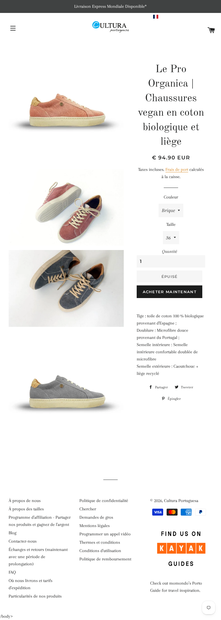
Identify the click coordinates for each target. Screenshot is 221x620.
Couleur (171, 197)
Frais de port (176, 169)
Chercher (87, 509)
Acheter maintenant (170, 291)
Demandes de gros (96, 517)
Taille (171, 224)
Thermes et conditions (99, 542)
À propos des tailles (26, 509)
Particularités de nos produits (35, 596)
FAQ (12, 572)
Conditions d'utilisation (100, 550)
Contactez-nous (23, 541)
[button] (184, 16)
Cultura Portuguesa (181, 500)
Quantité (169, 251)
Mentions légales (94, 525)
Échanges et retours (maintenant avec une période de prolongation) (38, 556)
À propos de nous (25, 500)
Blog (12, 532)
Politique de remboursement (105, 559)
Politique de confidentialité (103, 500)
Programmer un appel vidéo (105, 534)
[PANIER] (211, 30)
